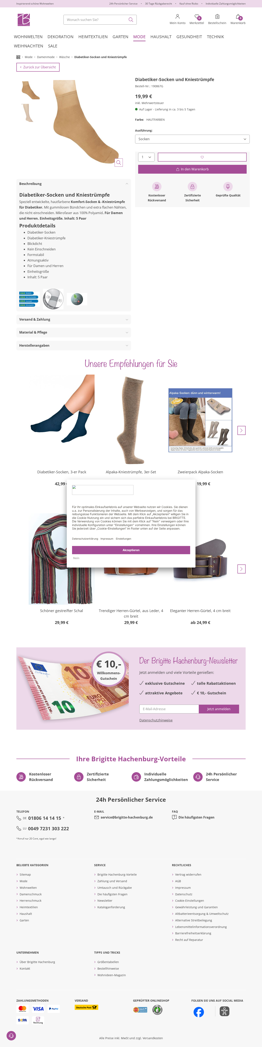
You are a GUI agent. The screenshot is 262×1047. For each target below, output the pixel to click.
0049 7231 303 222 (48, 828)
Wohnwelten (28, 888)
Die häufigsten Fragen (196, 817)
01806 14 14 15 (44, 818)
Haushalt (26, 914)
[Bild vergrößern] (119, 162)
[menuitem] (28, 36)
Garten (24, 920)
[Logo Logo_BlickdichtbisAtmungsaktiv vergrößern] (29, 299)
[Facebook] (198, 1012)
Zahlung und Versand (112, 881)
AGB (178, 881)
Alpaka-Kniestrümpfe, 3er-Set (131, 471)
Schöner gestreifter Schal (61, 610)
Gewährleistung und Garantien (196, 907)
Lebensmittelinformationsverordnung (201, 927)
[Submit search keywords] (131, 20)
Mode (23, 881)
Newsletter (104, 901)
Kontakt (25, 968)
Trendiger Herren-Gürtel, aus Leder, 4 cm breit (131, 613)
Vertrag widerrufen (188, 874)
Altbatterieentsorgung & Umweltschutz (202, 914)
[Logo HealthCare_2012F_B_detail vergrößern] (77, 299)
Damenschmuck (31, 894)
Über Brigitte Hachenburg (37, 962)
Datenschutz (183, 894)
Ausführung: (143, 130)
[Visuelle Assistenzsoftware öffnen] (222, 1011)
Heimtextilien (29, 907)
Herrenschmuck (30, 901)
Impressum (183, 888)
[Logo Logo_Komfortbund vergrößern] (53, 299)
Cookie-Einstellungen (189, 901)
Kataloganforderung (111, 907)
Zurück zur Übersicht (39, 67)
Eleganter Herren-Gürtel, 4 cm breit (200, 610)
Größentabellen (108, 962)
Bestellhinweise (108, 968)
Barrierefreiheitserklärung (193, 933)
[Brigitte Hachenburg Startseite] (23, 19)
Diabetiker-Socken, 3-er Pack (61, 471)
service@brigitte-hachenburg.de (127, 817)
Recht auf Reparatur (189, 940)
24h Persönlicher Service (123, 3)
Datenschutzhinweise (156, 720)
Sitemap (25, 874)
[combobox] (100, 20)
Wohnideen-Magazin (111, 975)
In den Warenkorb (195, 169)
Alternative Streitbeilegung (193, 920)
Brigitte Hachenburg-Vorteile (117, 874)
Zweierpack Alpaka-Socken (200, 471)
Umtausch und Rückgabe (114, 888)
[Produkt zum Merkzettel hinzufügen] (202, 157)
